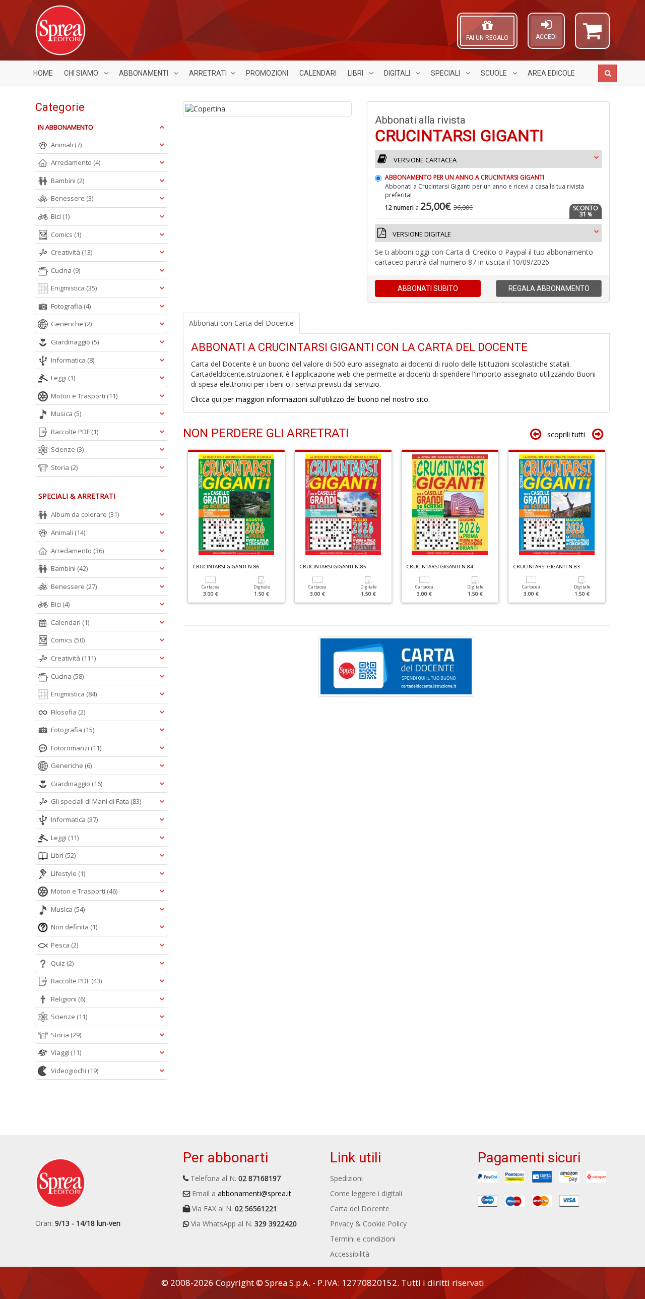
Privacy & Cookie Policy (368, 1223)
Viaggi (66, 1052)
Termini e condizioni (363, 1239)
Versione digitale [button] (421, 234)
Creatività (71, 252)
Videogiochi (74, 1070)
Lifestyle (68, 873)
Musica (66, 413)
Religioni (68, 998)
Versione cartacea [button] (424, 159)
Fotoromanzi (76, 747)
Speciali (446, 73)
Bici (60, 216)
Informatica (72, 360)
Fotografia (71, 306)
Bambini (67, 180)
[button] (592, 35)
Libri (356, 73)
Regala (549, 288)
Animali (66, 144)
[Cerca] (607, 73)
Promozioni (267, 73)
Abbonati (428, 288)
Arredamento (75, 162)
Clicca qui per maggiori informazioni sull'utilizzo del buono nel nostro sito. (310, 399)
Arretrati (208, 73)
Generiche (71, 323)
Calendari (318, 73)
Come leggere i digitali (366, 1193)
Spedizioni (346, 1178)
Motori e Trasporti (84, 395)
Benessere (72, 198)
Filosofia (68, 712)
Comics (66, 234)
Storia (64, 467)
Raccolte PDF (74, 431)
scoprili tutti (566, 434)
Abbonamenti (144, 73)
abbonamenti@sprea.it (254, 1193)
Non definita (74, 926)
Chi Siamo (82, 73)
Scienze (67, 449)
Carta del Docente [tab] (241, 323)
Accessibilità (349, 1254)
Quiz (62, 963)
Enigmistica (74, 287)
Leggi (63, 377)
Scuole (494, 73)
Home (43, 73)
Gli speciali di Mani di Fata (96, 801)
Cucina (65, 270)
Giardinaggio (75, 341)
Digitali (398, 73)
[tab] (488, 202)
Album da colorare (85, 514)
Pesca (64, 945)
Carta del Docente (360, 1208)
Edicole (551, 73)
